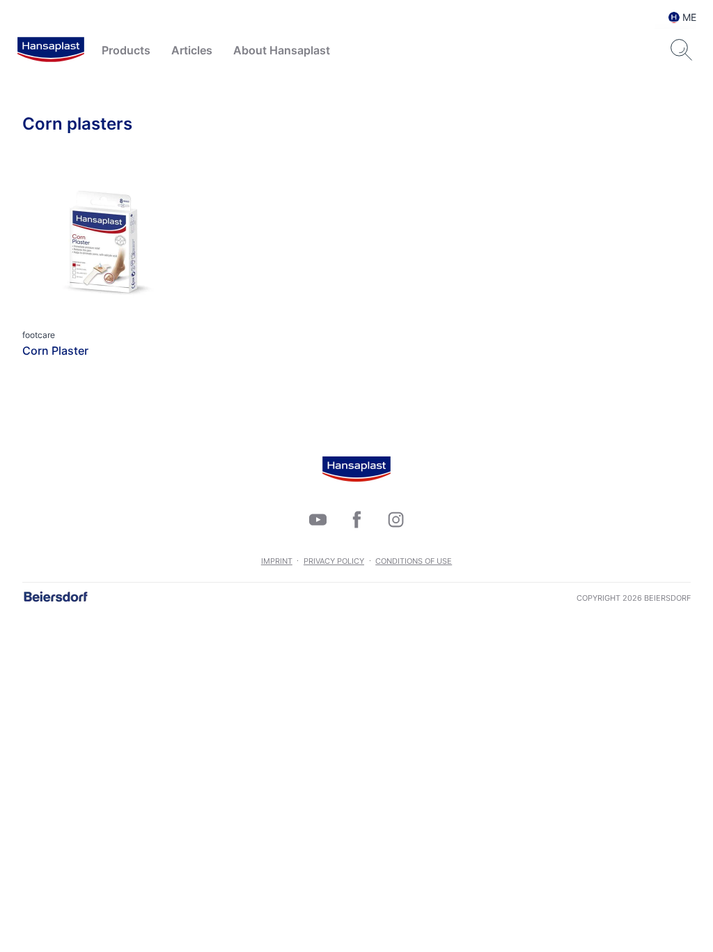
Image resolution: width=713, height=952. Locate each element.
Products (126, 50)
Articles (191, 50)
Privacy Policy (334, 561)
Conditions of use (413, 561)
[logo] (51, 50)
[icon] (317, 519)
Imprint (276, 561)
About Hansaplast (281, 50)
